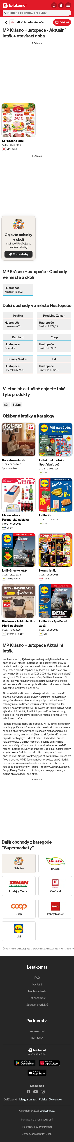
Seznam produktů (37, 1004)
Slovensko (55, 1099)
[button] (61, 5)
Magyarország (28, 1099)
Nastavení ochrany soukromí (37, 1119)
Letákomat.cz (47, 1110)
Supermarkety (22, 766)
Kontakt (37, 984)
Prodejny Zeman (49, 766)
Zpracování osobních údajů (37, 1133)
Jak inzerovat (37, 1031)
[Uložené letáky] (54, 5)
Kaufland (64, 766)
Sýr (6, 404)
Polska (43, 1099)
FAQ (37, 977)
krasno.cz (40, 730)
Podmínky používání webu (37, 1126)
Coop (6, 770)
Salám (16, 404)
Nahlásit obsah (37, 991)
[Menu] (68, 5)
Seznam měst (37, 998)
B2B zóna (37, 1038)
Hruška (34, 766)
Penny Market (18, 770)
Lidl (29, 770)
